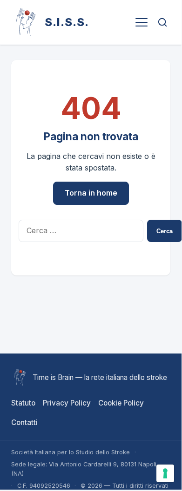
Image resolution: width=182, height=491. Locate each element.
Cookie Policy (121, 403)
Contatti (24, 422)
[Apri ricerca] (162, 22)
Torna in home (91, 192)
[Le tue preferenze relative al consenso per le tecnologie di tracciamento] (165, 473)
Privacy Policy (67, 403)
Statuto (23, 403)
